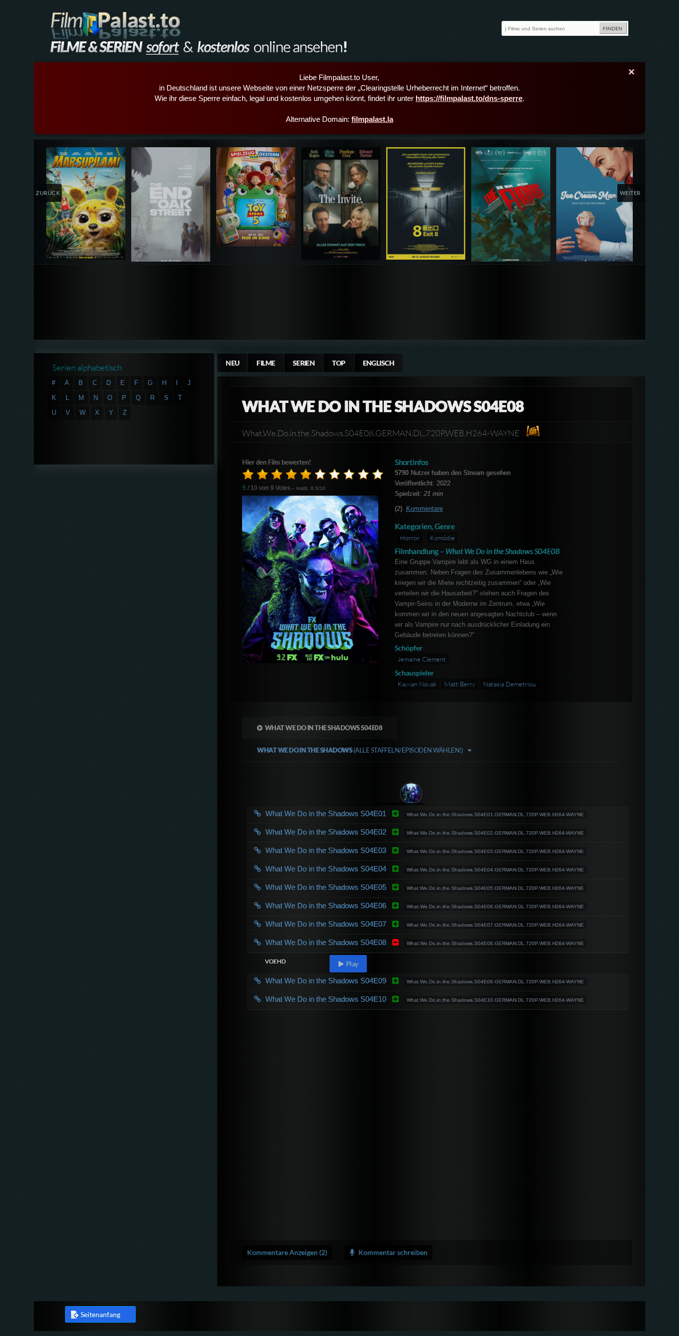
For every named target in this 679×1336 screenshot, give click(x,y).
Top (338, 363)
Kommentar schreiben (392, 1252)
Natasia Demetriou (509, 684)
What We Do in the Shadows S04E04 (345, 868)
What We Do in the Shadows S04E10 (345, 999)
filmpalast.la (372, 119)
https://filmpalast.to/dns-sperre (469, 98)
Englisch (379, 363)
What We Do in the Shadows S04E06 (345, 905)
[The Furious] (511, 206)
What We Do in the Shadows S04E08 (323, 728)
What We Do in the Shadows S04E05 (345, 887)
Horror (410, 538)
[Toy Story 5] (256, 196)
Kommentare (424, 508)
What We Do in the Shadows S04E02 (345, 832)
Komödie (442, 538)
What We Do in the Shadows (360, 750)
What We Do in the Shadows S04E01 (345, 813)
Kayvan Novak (417, 684)
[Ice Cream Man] (596, 206)
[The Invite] (341, 203)
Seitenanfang (100, 1314)
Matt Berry (459, 684)
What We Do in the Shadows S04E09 (345, 980)
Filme (265, 363)
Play (351, 963)
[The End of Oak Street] (171, 206)
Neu (232, 363)
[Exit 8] (426, 203)
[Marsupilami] (86, 203)
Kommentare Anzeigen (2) (287, 1252)
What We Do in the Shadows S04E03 (345, 850)
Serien (304, 363)
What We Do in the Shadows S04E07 (345, 924)
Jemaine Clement (422, 659)
